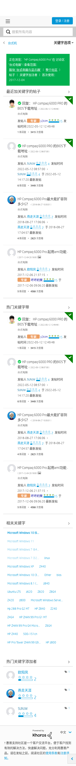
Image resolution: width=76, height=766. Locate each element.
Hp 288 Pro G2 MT (18, 609)
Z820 (41, 592)
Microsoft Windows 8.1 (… (22, 583)
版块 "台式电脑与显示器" (25, 70)
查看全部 (38, 91)
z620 (29, 592)
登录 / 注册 (62, 21)
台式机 (12, 43)
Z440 (42, 566)
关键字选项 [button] (62, 43)
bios (59, 575)
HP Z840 (40, 609)
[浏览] (6, 21)
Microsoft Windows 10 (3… (23, 575)
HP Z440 (12, 634)
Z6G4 (48, 626)
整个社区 (51, 70)
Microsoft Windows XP (20, 566)
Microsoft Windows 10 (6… (23, 533)
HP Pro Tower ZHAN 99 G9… (24, 642)
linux (47, 558)
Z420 (10, 600)
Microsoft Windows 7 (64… (23, 549)
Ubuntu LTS (14, 592)
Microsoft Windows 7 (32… (23, 558)
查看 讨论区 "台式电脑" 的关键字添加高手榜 (38, 662)
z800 (22, 600)
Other (47, 575)
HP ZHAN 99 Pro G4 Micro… (23, 626)
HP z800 (51, 642)
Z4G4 (10, 617)
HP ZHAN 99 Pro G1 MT (33, 617)
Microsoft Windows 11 (20, 541)
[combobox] (38, 32)
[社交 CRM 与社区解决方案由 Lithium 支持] (42, 734)
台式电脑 (23, 113)
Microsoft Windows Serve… (47, 600)
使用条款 (51, 753)
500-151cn (30, 634)
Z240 (53, 609)
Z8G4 (52, 592)
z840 (46, 583)
